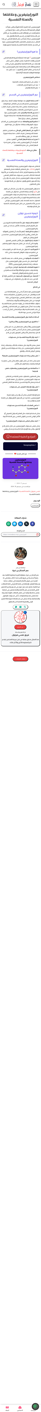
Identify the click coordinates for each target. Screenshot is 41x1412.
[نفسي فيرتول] (21, 4)
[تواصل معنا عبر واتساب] (35, 1406)
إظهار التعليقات (20, 659)
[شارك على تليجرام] (14, 523)
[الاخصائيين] (20, 1407)
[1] (30, 57)
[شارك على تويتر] (26, 523)
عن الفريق (20, 627)
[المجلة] (7, 1407)
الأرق (35, 192)
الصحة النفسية (24, 491)
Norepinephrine (29, 445)
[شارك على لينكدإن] (20, 523)
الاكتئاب (31, 169)
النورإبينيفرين (35, 505)
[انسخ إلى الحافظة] (37, 534)
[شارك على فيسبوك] (32, 523)
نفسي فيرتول (35, 491)
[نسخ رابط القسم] (3, 51)
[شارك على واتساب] (8, 523)
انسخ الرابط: (20, 531)
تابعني (20, 563)
